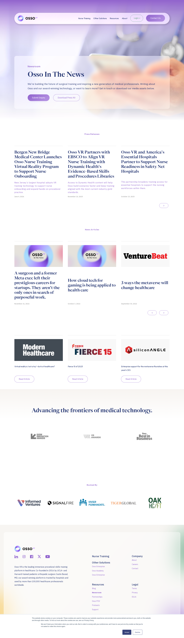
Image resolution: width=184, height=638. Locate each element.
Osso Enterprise (98, 566)
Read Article (24, 379)
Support (95, 609)
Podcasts (96, 605)
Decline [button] (137, 632)
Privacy (135, 592)
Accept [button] (127, 632)
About (124, 18)
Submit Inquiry (38, 97)
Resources (114, 18)
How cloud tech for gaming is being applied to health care (92, 285)
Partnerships (97, 597)
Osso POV (96, 601)
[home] (21, 18)
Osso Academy (98, 570)
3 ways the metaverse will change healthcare (144, 285)
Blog (94, 588)
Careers (135, 564)
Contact (135, 568)
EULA (134, 597)
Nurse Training (84, 18)
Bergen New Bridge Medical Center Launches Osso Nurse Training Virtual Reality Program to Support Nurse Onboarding (38, 164)
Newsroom (96, 592)
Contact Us (155, 18)
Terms (134, 588)
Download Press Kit (66, 97)
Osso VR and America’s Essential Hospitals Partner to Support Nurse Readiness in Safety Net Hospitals (144, 162)
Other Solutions (100, 18)
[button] (100, 18)
